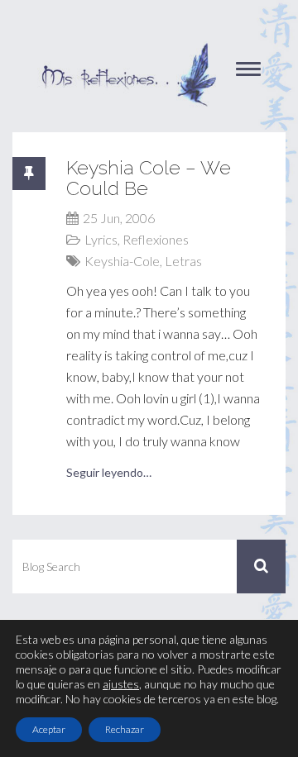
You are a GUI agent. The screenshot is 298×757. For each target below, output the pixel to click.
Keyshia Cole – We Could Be (148, 177)
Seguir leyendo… (108, 472)
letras (183, 261)
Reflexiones (156, 239)
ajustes (121, 684)
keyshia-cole (122, 261)
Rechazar (124, 729)
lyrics (101, 239)
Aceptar (48, 729)
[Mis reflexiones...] (128, 49)
